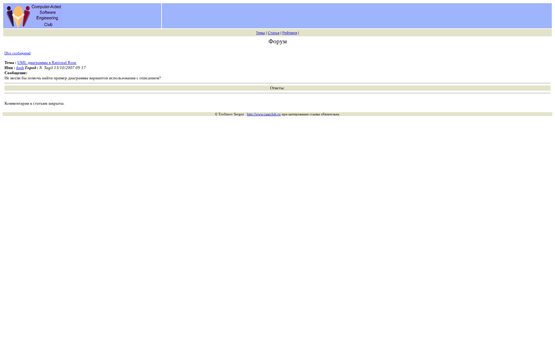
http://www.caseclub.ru (264, 114)
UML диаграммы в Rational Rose (46, 62)
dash (20, 67)
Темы (260, 33)
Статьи (273, 33)
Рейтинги (289, 33)
